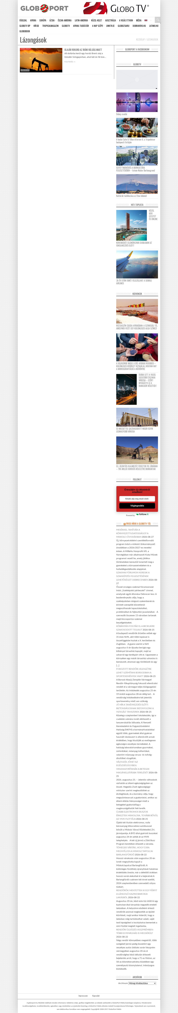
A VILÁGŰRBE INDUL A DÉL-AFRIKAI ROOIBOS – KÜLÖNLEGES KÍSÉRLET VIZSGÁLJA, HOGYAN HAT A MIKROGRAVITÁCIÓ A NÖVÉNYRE (136, 366)
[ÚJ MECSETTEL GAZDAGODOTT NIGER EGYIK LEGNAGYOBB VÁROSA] (138, 417)
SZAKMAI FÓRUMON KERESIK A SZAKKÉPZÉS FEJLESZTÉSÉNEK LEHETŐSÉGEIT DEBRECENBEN (132, 576)
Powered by (130, 515)
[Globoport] (44, 8)
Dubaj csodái (121, 114)
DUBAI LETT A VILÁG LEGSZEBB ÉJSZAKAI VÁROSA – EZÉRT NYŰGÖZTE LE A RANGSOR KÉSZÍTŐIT (148, 380)
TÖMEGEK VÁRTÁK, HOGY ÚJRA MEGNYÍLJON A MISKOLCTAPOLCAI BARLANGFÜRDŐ (134, 851)
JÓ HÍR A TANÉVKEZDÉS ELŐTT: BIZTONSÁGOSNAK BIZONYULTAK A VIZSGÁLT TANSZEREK (135, 708)
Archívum (123, 983)
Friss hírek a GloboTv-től (138, 523)
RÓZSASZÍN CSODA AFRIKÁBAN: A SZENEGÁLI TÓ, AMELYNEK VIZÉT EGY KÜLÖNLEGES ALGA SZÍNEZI (136, 327)
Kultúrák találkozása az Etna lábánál (131, 196)
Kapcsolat (96, 996)
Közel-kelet (25, 49)
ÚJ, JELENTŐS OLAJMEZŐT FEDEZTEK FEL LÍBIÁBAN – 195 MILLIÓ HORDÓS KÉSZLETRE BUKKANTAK (137, 468)
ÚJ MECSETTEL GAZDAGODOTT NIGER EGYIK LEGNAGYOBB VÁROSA (134, 430)
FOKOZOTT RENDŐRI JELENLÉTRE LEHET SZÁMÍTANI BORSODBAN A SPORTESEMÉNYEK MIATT (133, 672)
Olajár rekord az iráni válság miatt (83, 49)
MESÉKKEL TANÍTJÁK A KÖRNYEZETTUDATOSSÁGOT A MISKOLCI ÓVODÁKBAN (132, 533)
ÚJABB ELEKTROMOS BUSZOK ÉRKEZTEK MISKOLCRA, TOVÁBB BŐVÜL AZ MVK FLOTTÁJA (137, 815)
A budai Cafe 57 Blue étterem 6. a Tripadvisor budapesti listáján (135, 141)
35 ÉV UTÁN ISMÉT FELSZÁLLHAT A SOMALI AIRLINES (134, 282)
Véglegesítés (137, 506)
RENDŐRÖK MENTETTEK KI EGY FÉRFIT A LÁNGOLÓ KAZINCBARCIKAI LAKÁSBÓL (136, 894)
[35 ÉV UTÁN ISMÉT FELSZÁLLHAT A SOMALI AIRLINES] (138, 264)
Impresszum (83, 996)
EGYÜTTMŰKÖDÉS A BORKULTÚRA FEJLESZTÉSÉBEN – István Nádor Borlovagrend (135, 169)
